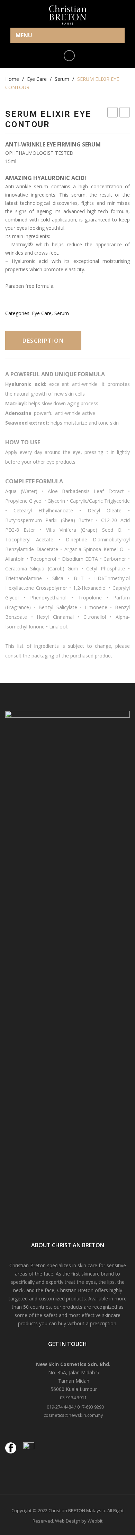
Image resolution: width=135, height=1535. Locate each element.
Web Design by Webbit (78, 1521)
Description (43, 340)
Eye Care (37, 79)
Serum (62, 79)
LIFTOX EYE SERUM (125, 113)
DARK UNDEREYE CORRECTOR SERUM (113, 113)
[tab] (43, 340)
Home (12, 79)
